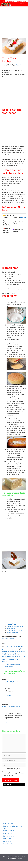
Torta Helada (11, 628)
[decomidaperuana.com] (6, 4)
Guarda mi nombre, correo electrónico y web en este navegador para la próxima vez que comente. (14, 772)
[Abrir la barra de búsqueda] (20, 4)
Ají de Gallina (7, 841)
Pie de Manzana (16, 1)
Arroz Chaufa (7, 838)
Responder (8, 695)
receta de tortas (12, 656)
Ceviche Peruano (8, 836)
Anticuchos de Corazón (12, 664)
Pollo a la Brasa (8, 823)
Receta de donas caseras (15, 626)
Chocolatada (8, 666)
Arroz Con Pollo (8, 844)
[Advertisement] (14, 23)
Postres (23, 217)
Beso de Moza (11, 624)
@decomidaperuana (8, 639)
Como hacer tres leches (12, 646)
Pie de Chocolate (12, 632)
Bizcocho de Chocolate (14, 630)
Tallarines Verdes (8, 831)
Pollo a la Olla (7, 833)
